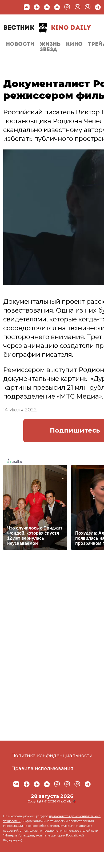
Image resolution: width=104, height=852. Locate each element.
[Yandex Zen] (37, 7)
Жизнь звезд (50, 47)
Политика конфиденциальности (52, 756)
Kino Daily (47, 28)
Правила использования (42, 768)
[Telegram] (98, 7)
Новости (20, 44)
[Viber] (67, 7)
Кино (74, 44)
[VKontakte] (27, 7)
